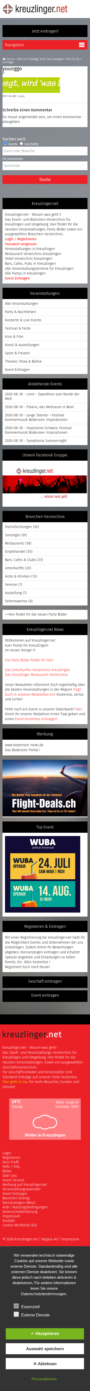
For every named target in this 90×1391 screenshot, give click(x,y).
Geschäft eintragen (45, 981)
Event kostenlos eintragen (35, 719)
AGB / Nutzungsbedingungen (25, 1207)
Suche (45, 179)
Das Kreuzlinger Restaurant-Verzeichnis (36, 675)
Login (9, 239)
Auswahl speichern (45, 1348)
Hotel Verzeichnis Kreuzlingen (28, 258)
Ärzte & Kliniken (17, 576)
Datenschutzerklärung (19, 1212)
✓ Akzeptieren (45, 1333)
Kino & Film (14, 337)
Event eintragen (45, 995)
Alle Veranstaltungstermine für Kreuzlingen (39, 268)
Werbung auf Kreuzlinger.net (24, 1185)
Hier (79, 709)
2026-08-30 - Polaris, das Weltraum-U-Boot (39, 407)
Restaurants (14, 543)
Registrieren (26, 239)
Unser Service (13, 1180)
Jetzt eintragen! (45, 31)
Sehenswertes (16, 601)
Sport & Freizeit (17, 353)
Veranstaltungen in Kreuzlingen (30, 249)
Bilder (7, 1171)
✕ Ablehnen (44, 1363)
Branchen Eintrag (16, 1198)
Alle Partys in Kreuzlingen (25, 273)
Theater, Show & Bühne (23, 361)
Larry (21, 96)
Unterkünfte (14, 568)
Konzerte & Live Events (23, 320)
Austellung (13, 593)
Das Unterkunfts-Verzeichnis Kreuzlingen (37, 670)
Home (10, 59)
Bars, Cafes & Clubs (20, 560)
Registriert (13, 967)
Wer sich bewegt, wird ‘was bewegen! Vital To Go (48, 59)
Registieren (11, 1158)
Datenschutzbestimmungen (43, 1294)
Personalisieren (44, 1379)
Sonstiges (12, 535)
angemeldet (28, 117)
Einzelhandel (15, 551)
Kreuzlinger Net (35, 9)
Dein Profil (10, 1162)
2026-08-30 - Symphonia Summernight (35, 441)
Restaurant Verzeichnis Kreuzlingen (33, 254)
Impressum (11, 1216)
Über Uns (9, 1176)
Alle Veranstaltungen (21, 304)
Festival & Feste (18, 328)
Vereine (11, 585)
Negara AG (50, 1239)
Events (13, 144)
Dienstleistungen (18, 527)
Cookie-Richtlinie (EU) (19, 1225)
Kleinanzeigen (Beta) (19, 1203)
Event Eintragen (17, 278)
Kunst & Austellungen (22, 345)
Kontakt (8, 1221)
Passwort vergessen (21, 244)
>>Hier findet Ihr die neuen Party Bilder (36, 614)
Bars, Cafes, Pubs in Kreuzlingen (30, 263)
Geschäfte (31, 144)
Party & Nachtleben (20, 312)
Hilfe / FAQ (11, 1167)
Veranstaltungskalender (21, 1189)
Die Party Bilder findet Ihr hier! (29, 660)
